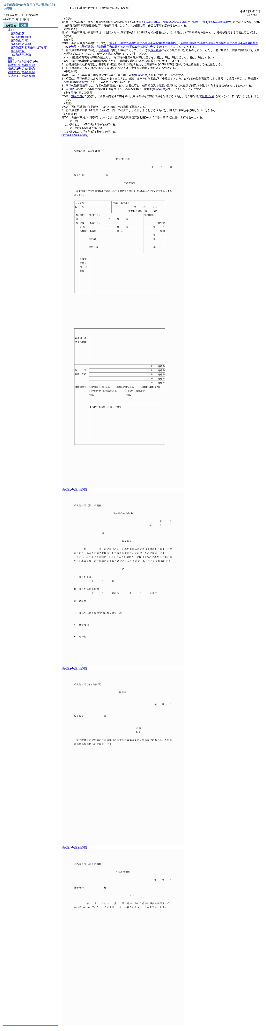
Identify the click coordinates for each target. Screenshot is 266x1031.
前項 (79, 78)
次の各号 (104, 50)
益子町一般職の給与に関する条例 (143, 43)
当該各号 (155, 50)
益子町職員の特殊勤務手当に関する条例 (116, 46)
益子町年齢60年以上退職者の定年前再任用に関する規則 (185, 22)
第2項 (69, 89)
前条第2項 (77, 96)
